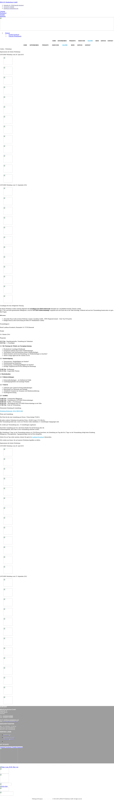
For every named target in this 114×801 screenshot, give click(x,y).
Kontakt (110, 41)
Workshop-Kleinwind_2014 (8, 411)
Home (54, 41)
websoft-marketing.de (47, 798)
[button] (7, 33)
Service (103, 41)
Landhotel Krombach (38, 437)
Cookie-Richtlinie (73, 764)
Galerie (90, 41)
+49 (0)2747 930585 (8, 716)
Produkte (72, 41)
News (97, 41)
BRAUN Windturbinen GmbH (8, 2)
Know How (81, 41)
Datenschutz (63, 764)
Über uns (39, 764)
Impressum (54, 764)
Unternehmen (62, 41)
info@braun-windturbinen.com (11, 720)
